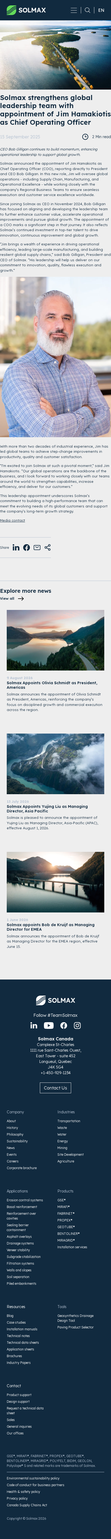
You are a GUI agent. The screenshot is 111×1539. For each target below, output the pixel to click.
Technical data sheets (23, 1343)
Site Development (70, 1155)
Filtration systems (20, 1263)
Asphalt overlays (19, 1237)
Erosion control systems (25, 1200)
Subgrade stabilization (24, 1257)
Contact (14, 1385)
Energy (62, 1141)
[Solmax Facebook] (63, 1025)
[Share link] (47, 547)
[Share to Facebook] (26, 547)
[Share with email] (37, 547)
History (12, 1128)
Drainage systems (20, 1243)
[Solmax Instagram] (77, 1025)
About (11, 1121)
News (11, 1148)
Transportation (68, 1121)
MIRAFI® (63, 1207)
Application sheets (20, 1349)
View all (7, 598)
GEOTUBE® (66, 1227)
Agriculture (65, 1161)
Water (62, 1134)
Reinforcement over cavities (21, 1216)
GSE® (61, 1200)
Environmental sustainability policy (33, 1478)
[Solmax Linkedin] (33, 1025)
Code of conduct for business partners (35, 1485)
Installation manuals (22, 1329)
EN (101, 10)
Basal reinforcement (22, 1207)
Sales (11, 1420)
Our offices (15, 1433)
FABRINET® (66, 1214)
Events (12, 1155)
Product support (19, 1395)
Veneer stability (18, 1250)
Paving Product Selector (75, 1327)
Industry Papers (19, 1363)
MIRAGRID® (66, 1240)
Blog (10, 1316)
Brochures (14, 1356)
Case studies (16, 1322)
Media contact (12, 520)
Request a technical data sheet (25, 1410)
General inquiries (19, 1426)
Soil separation (18, 1277)
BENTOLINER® (68, 1234)
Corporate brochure (22, 1168)
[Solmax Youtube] (49, 1025)
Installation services (72, 1247)
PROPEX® (64, 1220)
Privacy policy (17, 1498)
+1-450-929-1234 (56, 1072)
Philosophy (15, 1134)
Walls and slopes (19, 1270)
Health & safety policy (23, 1492)
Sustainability (17, 1141)
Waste (62, 1128)
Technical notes (18, 1336)
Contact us (55, 1088)
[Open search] (85, 10)
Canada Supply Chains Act (27, 1505)
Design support (18, 1402)
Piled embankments (21, 1284)
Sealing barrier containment (18, 1227)
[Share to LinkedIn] (16, 547)
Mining (62, 1148)
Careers (13, 1161)
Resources (16, 1306)
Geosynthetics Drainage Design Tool (75, 1318)
